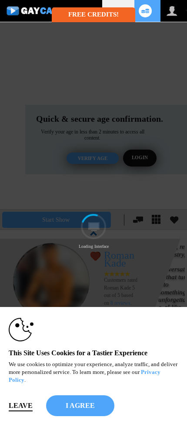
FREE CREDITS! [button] (93, 14)
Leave (21, 405)
